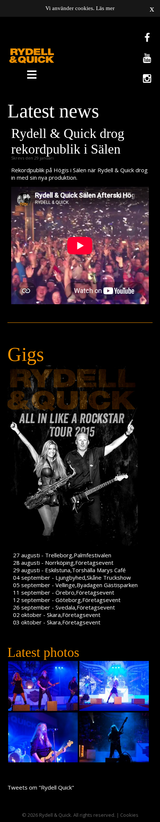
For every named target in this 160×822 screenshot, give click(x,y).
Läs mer (105, 8)
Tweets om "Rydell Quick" (40, 787)
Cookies (129, 815)
